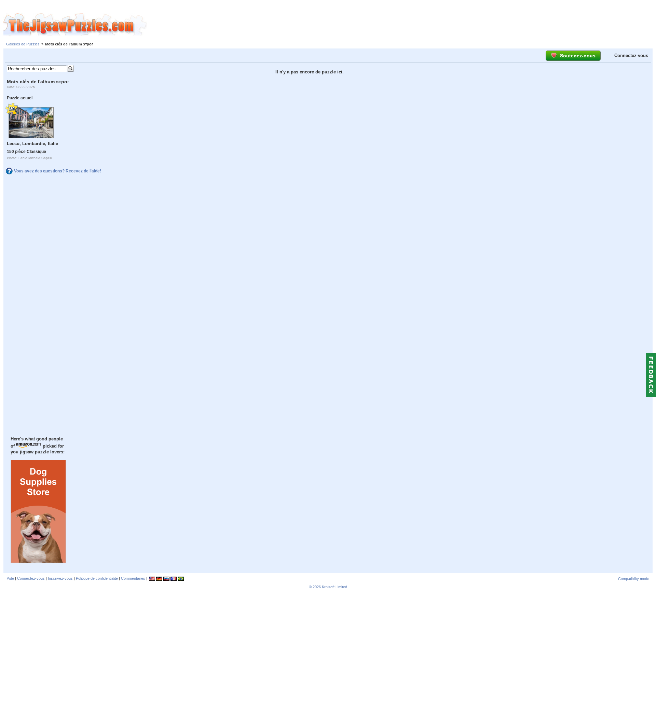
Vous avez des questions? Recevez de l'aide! (57, 171)
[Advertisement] (401, 25)
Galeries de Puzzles (23, 44)
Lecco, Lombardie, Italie (32, 143)
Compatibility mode (633, 579)
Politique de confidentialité (97, 578)
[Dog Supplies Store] (38, 561)
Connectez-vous (631, 55)
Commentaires (133, 578)
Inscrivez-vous (60, 578)
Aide (10, 578)
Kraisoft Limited (334, 587)
